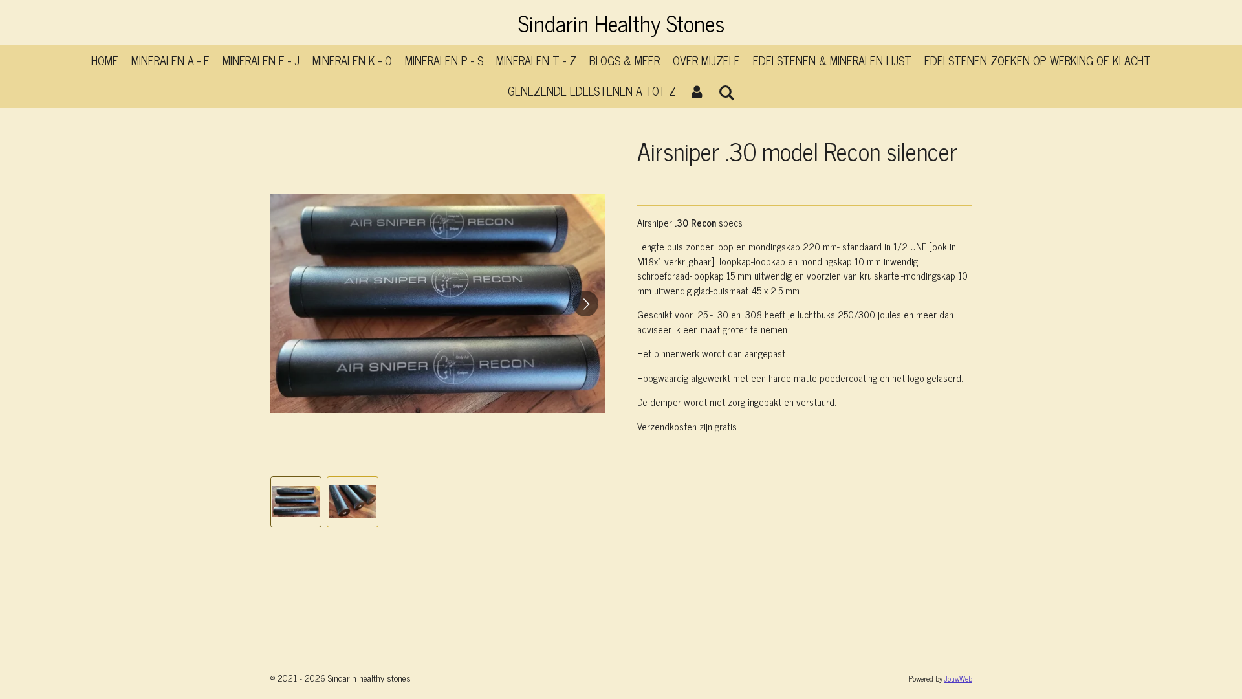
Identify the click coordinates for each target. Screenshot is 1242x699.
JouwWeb (958, 678)
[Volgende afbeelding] (585, 303)
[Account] (697, 91)
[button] (296, 502)
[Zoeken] (726, 92)
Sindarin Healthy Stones (621, 22)
